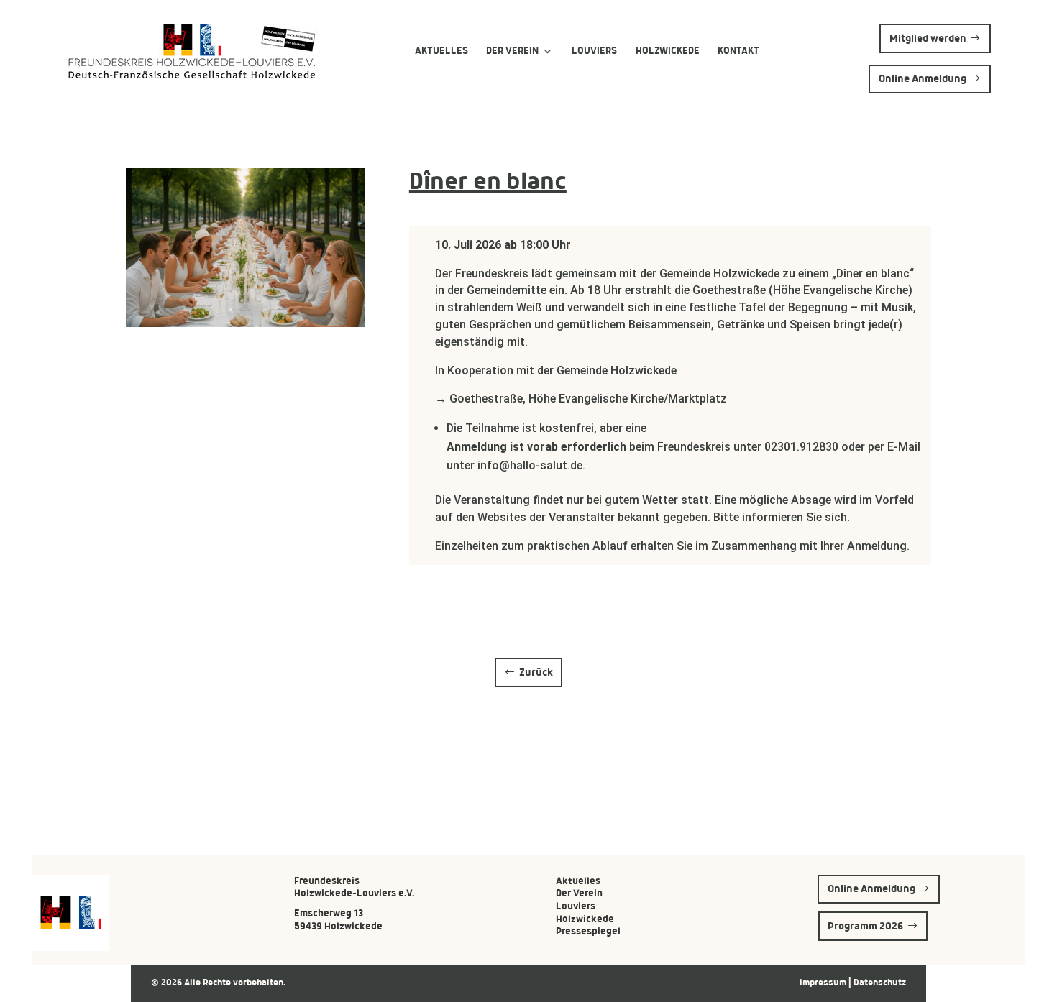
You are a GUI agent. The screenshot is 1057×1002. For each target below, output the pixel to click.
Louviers (594, 50)
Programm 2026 (865, 926)
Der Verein (512, 50)
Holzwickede (668, 50)
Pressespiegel (588, 931)
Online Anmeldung (922, 78)
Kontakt (738, 50)
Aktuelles (441, 50)
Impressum (824, 983)
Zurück (536, 672)
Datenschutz (880, 983)
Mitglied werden (927, 38)
